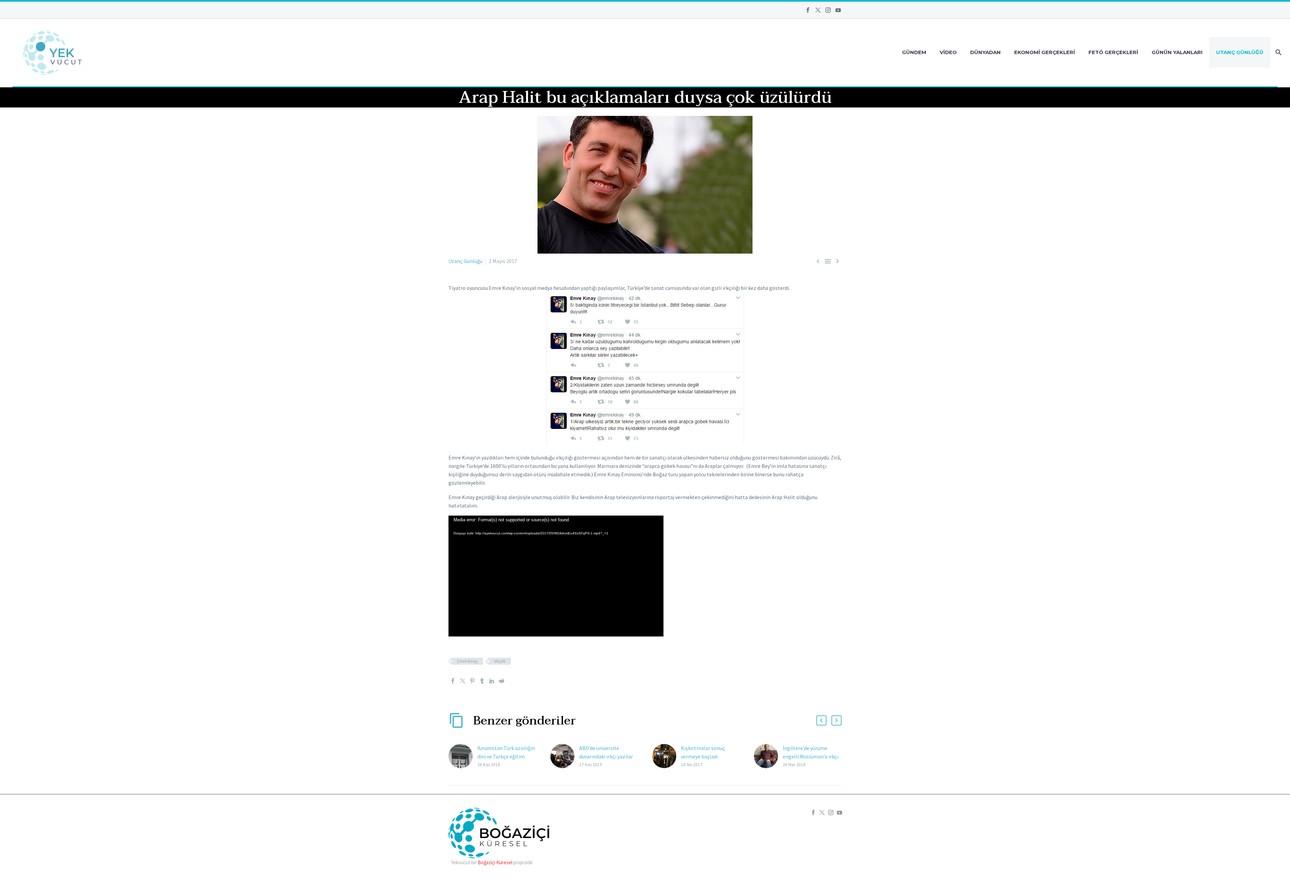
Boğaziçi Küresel (495, 862)
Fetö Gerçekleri (1113, 52)
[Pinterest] (472, 681)
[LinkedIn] (491, 681)
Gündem (914, 52)
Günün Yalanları (1177, 52)
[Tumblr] (482, 681)
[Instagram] (828, 10)
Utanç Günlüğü (1239, 52)
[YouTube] (838, 10)
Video (948, 52)
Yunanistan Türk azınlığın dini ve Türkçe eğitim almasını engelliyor (506, 756)
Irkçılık (500, 661)
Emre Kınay (467, 661)
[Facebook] (808, 10)
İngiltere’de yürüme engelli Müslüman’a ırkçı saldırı (810, 756)
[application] (555, 576)
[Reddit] (501, 681)
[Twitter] (818, 10)
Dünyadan (985, 52)
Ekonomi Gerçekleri (1044, 52)
